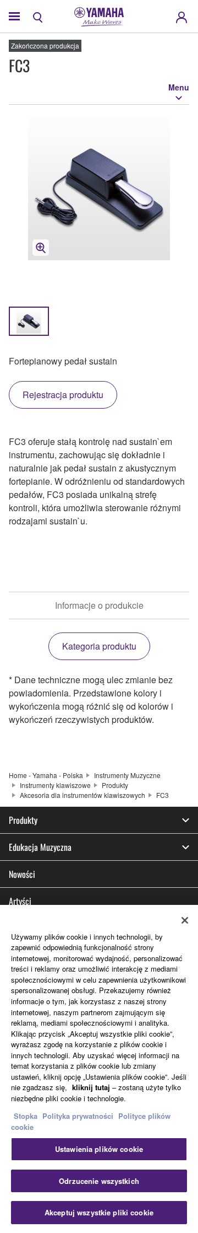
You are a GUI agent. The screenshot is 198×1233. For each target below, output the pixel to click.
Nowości (22, 874)
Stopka (27, 1116)
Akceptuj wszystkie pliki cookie (99, 1212)
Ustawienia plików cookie (99, 1149)
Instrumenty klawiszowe (55, 785)
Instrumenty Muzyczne (127, 775)
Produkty (115, 785)
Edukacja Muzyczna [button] (40, 847)
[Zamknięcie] (185, 920)
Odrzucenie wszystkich (99, 1181)
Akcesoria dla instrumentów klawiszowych (82, 795)
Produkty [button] (23, 820)
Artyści (20, 901)
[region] (99, 1069)
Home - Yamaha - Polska (46, 775)
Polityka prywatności (77, 1116)
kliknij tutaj (91, 1087)
